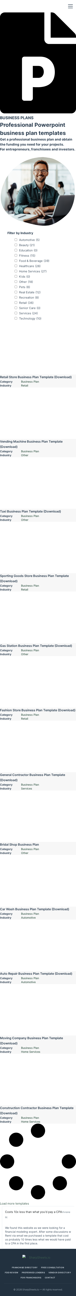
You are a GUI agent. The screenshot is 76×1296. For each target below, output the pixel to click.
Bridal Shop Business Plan (19, 844)
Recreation (29, 297)
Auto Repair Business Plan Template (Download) (36, 973)
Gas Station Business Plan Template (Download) (36, 646)
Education (28, 250)
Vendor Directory (60, 1272)
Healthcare (30, 266)
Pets (24, 287)
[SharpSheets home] (38, 1257)
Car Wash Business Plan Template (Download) (34, 909)
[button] (14, 1203)
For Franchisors (31, 1277)
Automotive (29, 240)
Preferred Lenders (33, 1272)
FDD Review (11, 1272)
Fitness (27, 255)
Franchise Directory (25, 1267)
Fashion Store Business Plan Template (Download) (37, 710)
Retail (26, 303)
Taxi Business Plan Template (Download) (30, 511)
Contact (50, 1277)
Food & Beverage (34, 261)
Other (26, 282)
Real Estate (30, 292)
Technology (30, 318)
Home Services (33, 271)
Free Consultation (52, 1267)
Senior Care (29, 308)
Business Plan (30, 381)
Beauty (27, 245)
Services (28, 313)
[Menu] (70, 6)
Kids (24, 276)
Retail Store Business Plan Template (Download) (36, 377)
